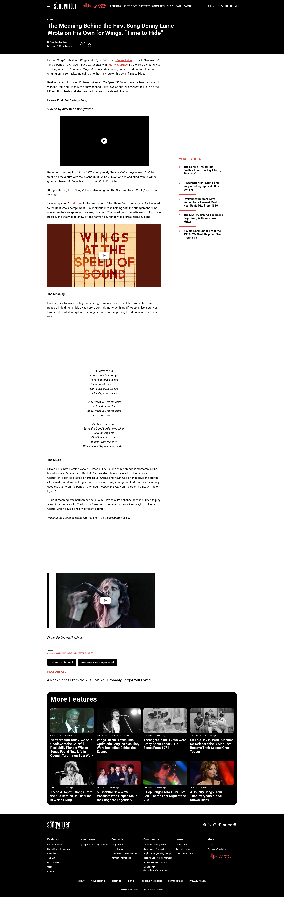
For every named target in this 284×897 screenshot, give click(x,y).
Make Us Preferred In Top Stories (96, 662)
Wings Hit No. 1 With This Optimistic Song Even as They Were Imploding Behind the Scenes (118, 745)
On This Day (56, 735)
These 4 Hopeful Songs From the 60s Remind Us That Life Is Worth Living (71, 796)
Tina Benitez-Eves (58, 42)
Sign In (131, 881)
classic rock (53, 653)
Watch (187, 6)
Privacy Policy (197, 881)
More (211, 839)
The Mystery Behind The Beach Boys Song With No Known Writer (203, 218)
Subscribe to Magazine (154, 844)
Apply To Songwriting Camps (157, 853)
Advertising (98, 881)
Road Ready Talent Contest (124, 853)
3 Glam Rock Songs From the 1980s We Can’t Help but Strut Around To (203, 234)
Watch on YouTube (217, 849)
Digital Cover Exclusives (58, 849)
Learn (178, 6)
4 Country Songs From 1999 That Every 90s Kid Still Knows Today (210, 796)
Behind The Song (106, 735)
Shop (170, 6)
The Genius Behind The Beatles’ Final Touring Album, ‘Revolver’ (202, 170)
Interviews (52, 853)
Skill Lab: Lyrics (183, 849)
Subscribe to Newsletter (155, 849)
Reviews (51, 871)
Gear (49, 867)
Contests (144, 6)
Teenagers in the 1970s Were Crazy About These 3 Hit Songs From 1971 (164, 744)
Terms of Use (175, 881)
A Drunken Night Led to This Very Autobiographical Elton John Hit (201, 186)
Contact (116, 881)
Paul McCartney (118, 64)
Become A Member (152, 881)
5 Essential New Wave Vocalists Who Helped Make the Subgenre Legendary (117, 796)
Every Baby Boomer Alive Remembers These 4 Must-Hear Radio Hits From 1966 (201, 202)
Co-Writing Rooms (184, 853)
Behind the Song (55, 844)
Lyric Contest (117, 849)
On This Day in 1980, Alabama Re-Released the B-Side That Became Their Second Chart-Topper (212, 745)
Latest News (130, 6)
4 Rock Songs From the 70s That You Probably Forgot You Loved (99, 680)
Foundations (182, 844)
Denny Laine (124, 60)
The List (147, 735)
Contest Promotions (121, 858)
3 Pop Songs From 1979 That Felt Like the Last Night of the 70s (164, 796)
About (81, 881)
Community (158, 6)
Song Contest (118, 844)
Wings (90, 653)
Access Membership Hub (155, 862)
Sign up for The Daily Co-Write (93, 844)
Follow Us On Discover (61, 662)
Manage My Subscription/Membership (156, 868)
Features (115, 6)
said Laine (76, 203)
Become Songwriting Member (157, 858)
